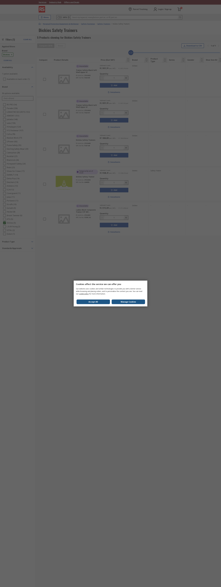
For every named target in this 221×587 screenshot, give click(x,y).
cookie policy (84, 294)
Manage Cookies (128, 302)
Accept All (93, 302)
